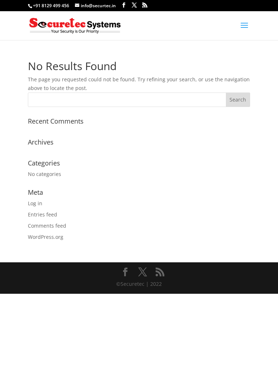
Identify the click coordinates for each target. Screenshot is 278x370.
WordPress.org (45, 236)
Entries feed (42, 214)
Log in (35, 203)
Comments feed (47, 225)
